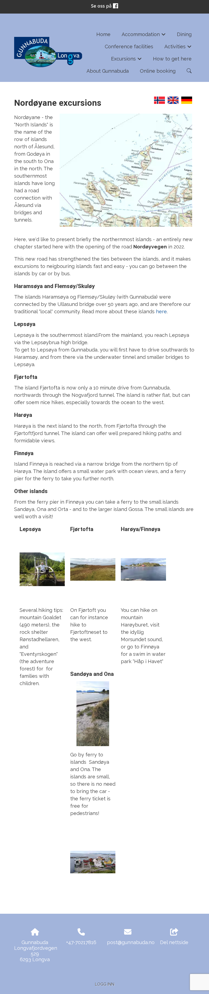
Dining (184, 34)
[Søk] (189, 71)
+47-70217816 (81, 942)
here (161, 311)
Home (103, 34)
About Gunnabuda (108, 71)
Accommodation (144, 35)
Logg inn (104, 984)
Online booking (158, 71)
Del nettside (174, 942)
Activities (178, 48)
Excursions (126, 60)
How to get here (172, 59)
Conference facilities (129, 46)
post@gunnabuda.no (131, 942)
